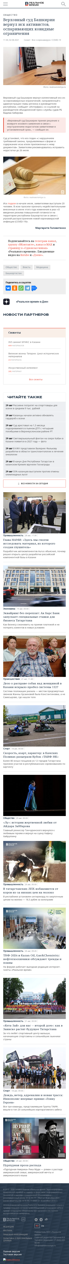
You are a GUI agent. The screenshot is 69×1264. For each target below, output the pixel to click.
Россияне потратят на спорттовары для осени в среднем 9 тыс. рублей (31, 407)
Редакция (8, 1227)
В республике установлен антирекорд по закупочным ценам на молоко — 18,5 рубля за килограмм (33, 894)
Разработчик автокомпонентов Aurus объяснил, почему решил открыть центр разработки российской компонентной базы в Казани (34, 548)
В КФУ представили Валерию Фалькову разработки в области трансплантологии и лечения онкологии (34, 451)
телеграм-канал (45, 241)
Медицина (42, 267)
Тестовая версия (12, 1254)
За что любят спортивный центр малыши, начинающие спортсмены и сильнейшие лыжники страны (33, 1032)
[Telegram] (27, 288)
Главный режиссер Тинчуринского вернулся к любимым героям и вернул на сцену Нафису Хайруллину (30, 829)
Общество (10, 15)
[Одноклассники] (14, 288)
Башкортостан (14, 273)
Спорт (6, 748)
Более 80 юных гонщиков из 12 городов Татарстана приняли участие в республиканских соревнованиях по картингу (34, 759)
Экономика (9, 608)
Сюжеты (14, 332)
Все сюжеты (36, 379)
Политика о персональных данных (17, 1239)
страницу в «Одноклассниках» (28, 248)
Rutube (24, 255)
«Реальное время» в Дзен (32, 301)
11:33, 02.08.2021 (11, 40)
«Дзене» (37, 255)
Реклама (7, 1231)
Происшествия (11, 679)
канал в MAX (44, 244)
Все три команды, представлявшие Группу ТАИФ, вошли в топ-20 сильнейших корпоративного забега (33, 1102)
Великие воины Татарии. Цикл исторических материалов (33, 356)
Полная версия (11, 1251)
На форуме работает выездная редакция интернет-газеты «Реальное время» (32, 962)
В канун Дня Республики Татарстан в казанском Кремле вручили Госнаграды (30, 463)
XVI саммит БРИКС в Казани (24, 344)
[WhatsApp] (21, 288)
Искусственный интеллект (23, 369)
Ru (37, 1226)
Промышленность (13, 535)
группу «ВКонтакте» (21, 244)
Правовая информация (15, 1234)
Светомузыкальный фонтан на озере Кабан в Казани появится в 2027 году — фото (34, 440)
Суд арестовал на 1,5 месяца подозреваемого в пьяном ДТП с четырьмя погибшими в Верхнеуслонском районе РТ (29, 428)
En (42, 1226)
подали (12, 203)
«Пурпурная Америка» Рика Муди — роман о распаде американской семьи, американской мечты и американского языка (33, 1170)
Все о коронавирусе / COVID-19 (46, 40)
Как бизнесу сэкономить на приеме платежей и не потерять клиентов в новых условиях (31, 620)
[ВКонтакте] (8, 288)
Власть (26, 267)
